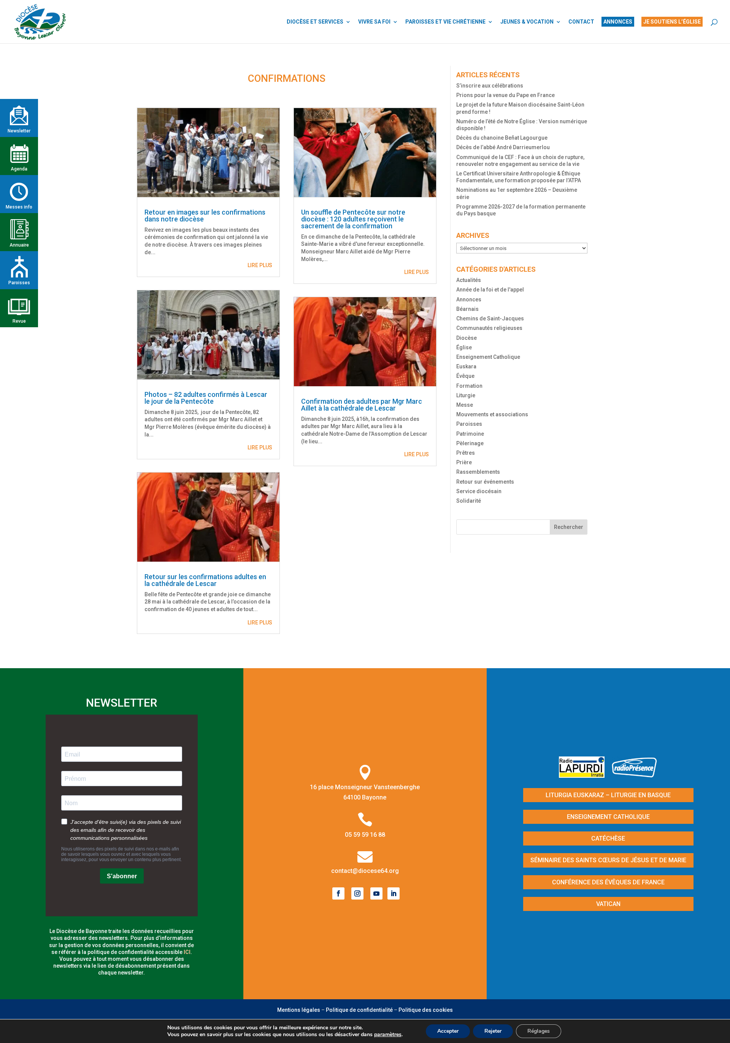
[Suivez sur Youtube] (376, 893)
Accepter (448, 1031)
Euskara (466, 366)
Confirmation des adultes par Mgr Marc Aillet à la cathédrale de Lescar (361, 404)
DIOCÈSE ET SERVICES (315, 22)
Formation (469, 386)
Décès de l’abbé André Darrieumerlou (503, 147)
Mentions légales (298, 1010)
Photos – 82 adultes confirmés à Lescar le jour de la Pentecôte (205, 397)
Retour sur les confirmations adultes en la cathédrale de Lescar (205, 580)
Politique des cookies (425, 1010)
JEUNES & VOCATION (527, 22)
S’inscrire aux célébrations (489, 86)
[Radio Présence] (634, 775)
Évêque (465, 376)
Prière (464, 462)
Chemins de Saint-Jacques (490, 318)
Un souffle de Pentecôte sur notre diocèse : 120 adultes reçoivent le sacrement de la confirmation (353, 219)
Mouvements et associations (492, 414)
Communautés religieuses (489, 328)
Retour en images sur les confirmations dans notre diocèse (204, 215)
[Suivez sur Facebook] (338, 893)
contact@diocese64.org (365, 870)
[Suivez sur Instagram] (357, 893)
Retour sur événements (485, 482)
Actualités (468, 280)
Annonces (468, 299)
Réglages (538, 1031)
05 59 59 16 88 (365, 834)
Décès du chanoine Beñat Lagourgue (502, 138)
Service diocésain (478, 491)
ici (187, 952)
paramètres (388, 1034)
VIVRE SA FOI (374, 22)
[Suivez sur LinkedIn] (393, 893)
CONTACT (581, 22)
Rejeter (492, 1031)
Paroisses (469, 424)
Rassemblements (478, 472)
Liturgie (465, 395)
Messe (464, 405)
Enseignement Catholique (488, 357)
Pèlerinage (470, 443)
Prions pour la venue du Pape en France (505, 95)
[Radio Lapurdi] (584, 775)
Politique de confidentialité (359, 1010)
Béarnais (467, 309)
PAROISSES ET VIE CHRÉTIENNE (445, 22)
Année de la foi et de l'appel (490, 290)
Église (464, 347)
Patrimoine (470, 434)
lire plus (260, 265)
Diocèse (466, 338)
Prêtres (465, 453)
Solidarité (468, 501)
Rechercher (568, 527)
